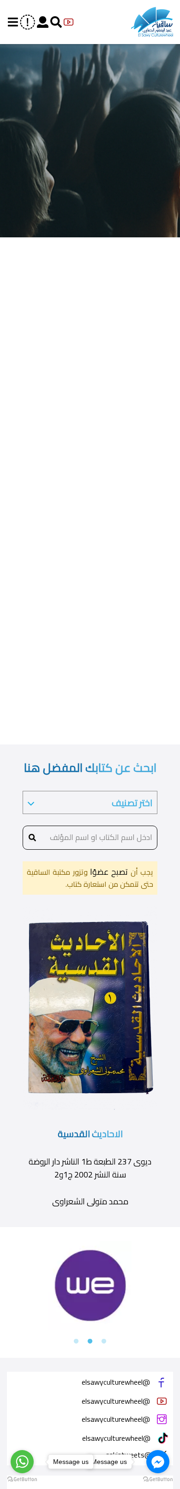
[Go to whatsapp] (22, 1461)
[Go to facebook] (157, 1461)
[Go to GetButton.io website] (158, 1479)
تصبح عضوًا (108, 871)
